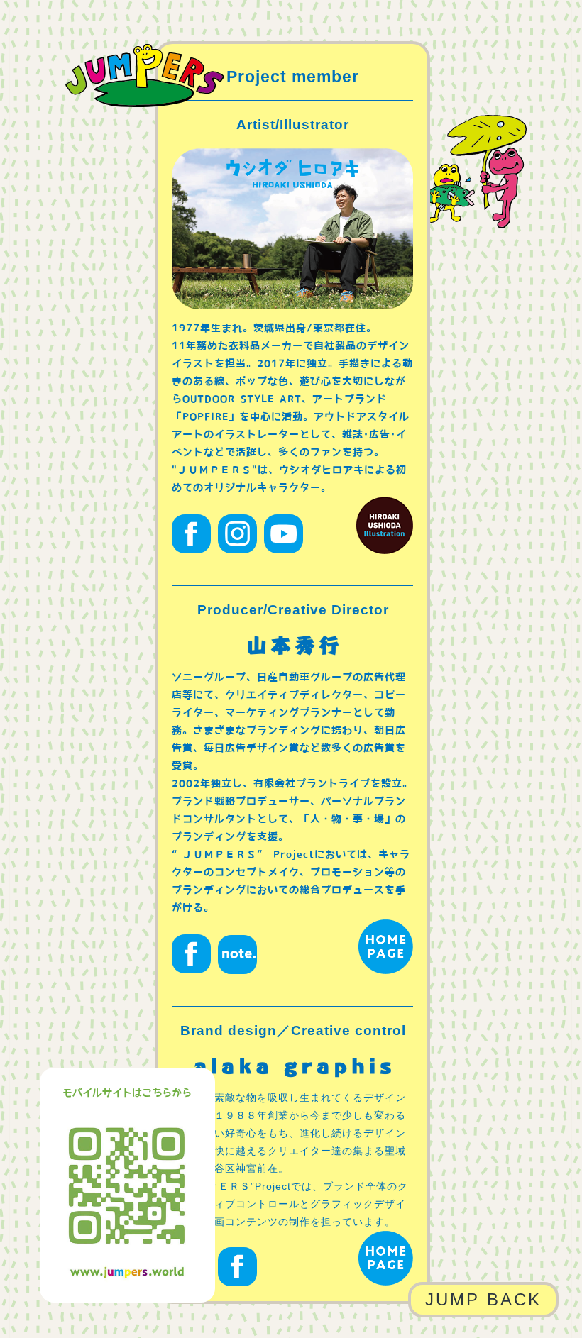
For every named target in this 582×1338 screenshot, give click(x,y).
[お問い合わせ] (293, 648)
